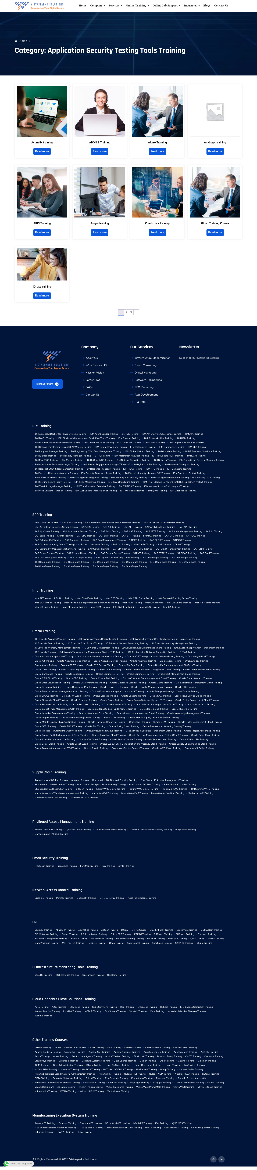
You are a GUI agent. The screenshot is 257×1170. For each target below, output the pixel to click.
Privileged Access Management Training (63, 821)
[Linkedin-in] (221, 1159)
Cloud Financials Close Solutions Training (64, 999)
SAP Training (42, 514)
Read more (42, 151)
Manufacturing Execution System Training (64, 1115)
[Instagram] (213, 1159)
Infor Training (42, 590)
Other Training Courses (50, 1039)
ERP (35, 922)
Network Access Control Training (57, 890)
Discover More (45, 384)
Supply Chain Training (49, 772)
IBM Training (42, 426)
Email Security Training (50, 858)
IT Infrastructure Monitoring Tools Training (65, 967)
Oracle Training (43, 631)
